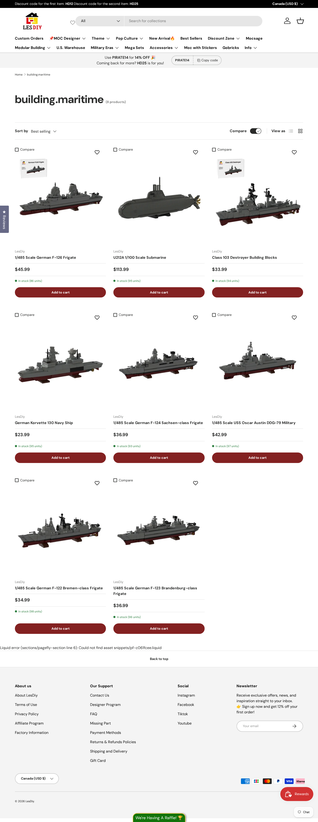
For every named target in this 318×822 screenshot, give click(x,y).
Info (248, 47)
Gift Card (98, 760)
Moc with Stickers (200, 47)
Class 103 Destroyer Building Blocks (244, 257)
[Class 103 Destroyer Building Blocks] (257, 199)
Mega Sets (134, 47)
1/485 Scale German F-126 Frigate (45, 257)
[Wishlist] (72, 22)
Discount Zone (221, 38)
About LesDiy (26, 695)
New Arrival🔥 (162, 38)
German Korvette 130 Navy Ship (44, 422)
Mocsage (254, 38)
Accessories (161, 47)
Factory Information (31, 732)
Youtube (185, 723)
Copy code (209, 60)
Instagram (186, 695)
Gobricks (231, 47)
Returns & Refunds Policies (113, 741)
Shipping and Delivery (108, 751)
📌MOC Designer (64, 38)
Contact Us (99, 695)
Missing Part (100, 723)
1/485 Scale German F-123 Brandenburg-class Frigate (155, 591)
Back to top (159, 659)
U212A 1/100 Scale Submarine (139, 257)
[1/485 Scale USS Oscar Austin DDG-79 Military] (257, 365)
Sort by (21, 130)
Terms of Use (26, 704)
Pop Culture (127, 38)
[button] (300, 21)
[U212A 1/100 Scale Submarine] (158, 199)
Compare (238, 130)
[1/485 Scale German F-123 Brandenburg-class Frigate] (158, 530)
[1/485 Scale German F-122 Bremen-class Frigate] (60, 530)
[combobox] (168, 21)
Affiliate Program (29, 723)
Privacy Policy (27, 713)
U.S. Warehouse (71, 47)
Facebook (186, 704)
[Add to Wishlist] (97, 152)
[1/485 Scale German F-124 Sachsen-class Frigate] (158, 365)
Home (19, 74)
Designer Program (105, 704)
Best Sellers (191, 38)
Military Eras (102, 47)
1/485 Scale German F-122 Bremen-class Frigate (59, 588)
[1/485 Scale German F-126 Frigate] (60, 199)
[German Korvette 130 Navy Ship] (60, 365)
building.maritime (38, 74)
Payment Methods (105, 732)
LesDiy (30, 801)
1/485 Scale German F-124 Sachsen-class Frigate (158, 422)
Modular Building (30, 47)
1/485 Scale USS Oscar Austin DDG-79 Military (254, 422)
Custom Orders (29, 38)
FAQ (93, 713)
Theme (98, 38)
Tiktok (183, 713)
